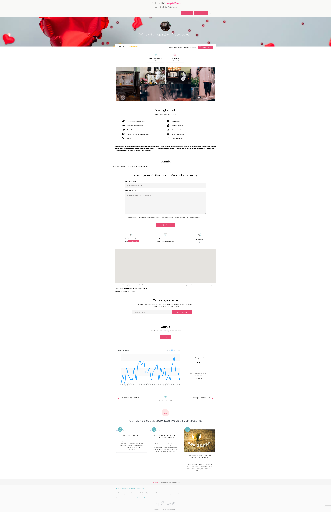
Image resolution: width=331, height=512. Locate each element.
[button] (211, 13)
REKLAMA (167, 13)
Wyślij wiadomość (165, 225)
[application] (149, 368)
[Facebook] (158, 504)
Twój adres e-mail (130, 181)
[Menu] (179, 350)
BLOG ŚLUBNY (135, 13)
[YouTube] (168, 504)
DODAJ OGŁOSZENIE (201, 13)
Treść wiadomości (131, 190)
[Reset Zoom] (177, 350)
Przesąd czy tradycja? (132, 435)
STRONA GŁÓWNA (124, 13)
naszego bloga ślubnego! (138, 497)
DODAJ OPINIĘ (187, 13)
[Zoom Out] (170, 350)
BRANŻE (145, 13)
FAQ (143, 488)
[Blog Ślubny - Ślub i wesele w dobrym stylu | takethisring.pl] (172, 504)
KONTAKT (176, 13)
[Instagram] (163, 504)
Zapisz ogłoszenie (182, 312)
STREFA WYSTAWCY (156, 13)
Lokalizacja (193, 47)
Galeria (171, 47)
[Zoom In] (167, 350)
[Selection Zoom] (172, 350)
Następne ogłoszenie (201, 398)
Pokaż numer (133, 241)
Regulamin (132, 488)
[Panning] (174, 350)
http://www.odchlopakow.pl (165, 241)
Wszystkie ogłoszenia (130, 398)
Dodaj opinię (165, 337)
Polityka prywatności (122, 488)
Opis (175, 47)
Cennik (180, 47)
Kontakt (186, 47)
